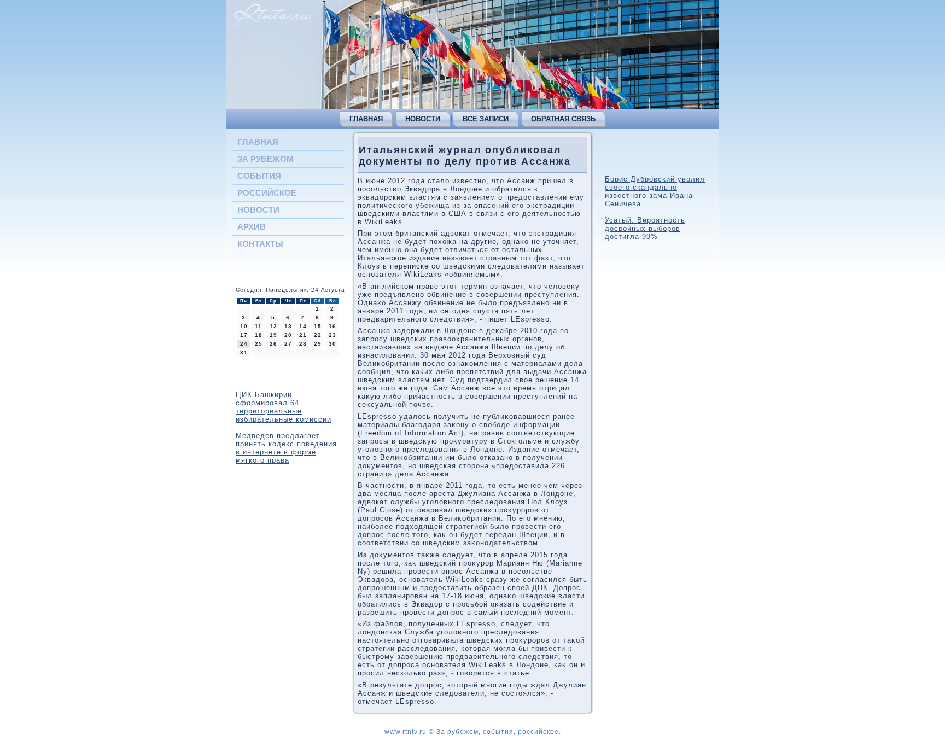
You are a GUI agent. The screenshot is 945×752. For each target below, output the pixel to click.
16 (332, 326)
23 (332, 335)
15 (318, 326)
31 (244, 352)
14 (303, 326)
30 (332, 344)
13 (288, 326)
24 (244, 344)
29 (318, 344)
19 (273, 335)
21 (303, 335)
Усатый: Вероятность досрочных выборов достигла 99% (645, 228)
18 (258, 335)
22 (318, 335)
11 (258, 326)
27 (288, 344)
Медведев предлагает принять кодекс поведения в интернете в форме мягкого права (286, 448)
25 (258, 344)
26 (273, 344)
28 (303, 344)
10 (244, 326)
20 (288, 335)
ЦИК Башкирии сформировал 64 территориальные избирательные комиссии (283, 406)
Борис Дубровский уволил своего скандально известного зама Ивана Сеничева (655, 191)
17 (244, 335)
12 (273, 326)
